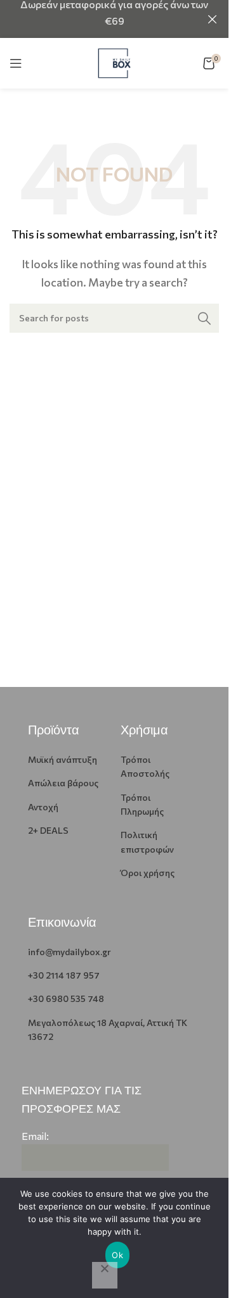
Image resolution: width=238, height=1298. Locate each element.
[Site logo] (114, 62)
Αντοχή (43, 806)
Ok (117, 1255)
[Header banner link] (114, 19)
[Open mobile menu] (16, 63)
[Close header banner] (212, 19)
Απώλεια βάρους (63, 782)
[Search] (204, 318)
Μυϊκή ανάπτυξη (62, 759)
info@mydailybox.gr (69, 951)
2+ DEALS (48, 830)
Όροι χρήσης (148, 872)
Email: (35, 1136)
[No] (104, 1275)
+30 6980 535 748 (66, 998)
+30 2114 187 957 (64, 975)
